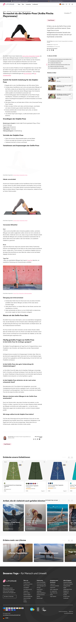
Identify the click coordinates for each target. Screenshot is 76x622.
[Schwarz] (28, 483)
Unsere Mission (27, 582)
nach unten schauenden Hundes (30, 56)
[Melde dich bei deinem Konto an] (69, 4)
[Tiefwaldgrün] (26, 483)
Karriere (25, 601)
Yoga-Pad (29, 260)
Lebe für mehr (9, 11)
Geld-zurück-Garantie (68, 584)
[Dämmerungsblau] (32, 483)
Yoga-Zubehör (53, 596)
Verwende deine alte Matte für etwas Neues (28, 598)
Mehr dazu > (59, 81)
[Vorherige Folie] (69, 457)
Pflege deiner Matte (67, 589)
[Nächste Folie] (72, 457)
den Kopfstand (28, 73)
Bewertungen (40, 598)
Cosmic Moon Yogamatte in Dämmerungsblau (22, 293)
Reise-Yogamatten (54, 589)
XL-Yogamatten (53, 591)
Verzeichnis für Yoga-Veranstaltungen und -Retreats (41, 585)
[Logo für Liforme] (8, 4)
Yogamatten (52, 584)
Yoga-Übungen (51, 20)
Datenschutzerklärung (63, 611)
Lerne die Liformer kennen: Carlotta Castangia (56, 523)
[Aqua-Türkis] (70, 483)
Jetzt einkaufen (17, 552)
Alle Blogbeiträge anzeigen (51, 500)
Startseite (4, 11)
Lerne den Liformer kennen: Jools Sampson (12, 523)
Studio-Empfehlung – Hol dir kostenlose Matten (41, 594)
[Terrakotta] (33, 483)
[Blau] (52, 483)
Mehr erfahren (48, 552)
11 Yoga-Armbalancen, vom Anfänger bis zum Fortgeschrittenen (34, 522)
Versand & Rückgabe (67, 582)
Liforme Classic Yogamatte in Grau (20, 175)
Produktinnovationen (28, 584)
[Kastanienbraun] (35, 483)
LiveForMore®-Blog (41, 582)
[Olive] (4, 483)
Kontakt (65, 594)
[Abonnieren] (14, 596)
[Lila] (30, 483)
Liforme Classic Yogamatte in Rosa (20, 220)
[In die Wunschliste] (22, 462)
